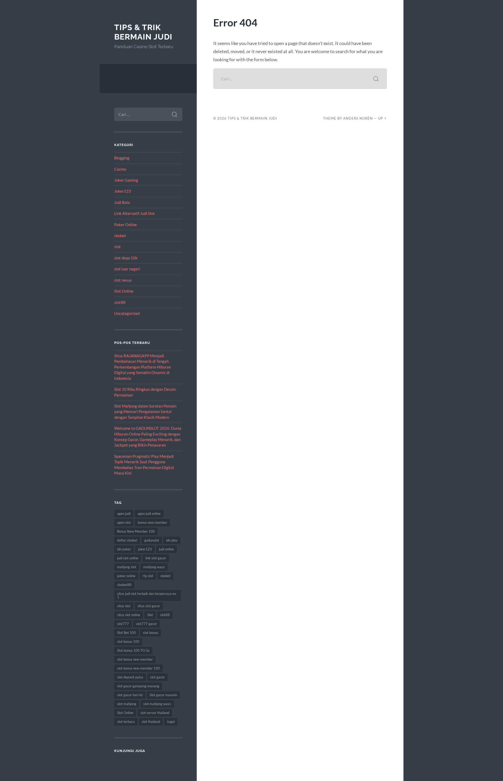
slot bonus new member (135, 659)
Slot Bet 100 (126, 633)
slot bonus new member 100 (138, 668)
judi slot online (127, 558)
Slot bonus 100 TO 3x (133, 650)
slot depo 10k (126, 257)
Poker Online (125, 224)
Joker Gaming (126, 180)
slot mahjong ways (157, 704)
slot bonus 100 (128, 641)
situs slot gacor (149, 606)
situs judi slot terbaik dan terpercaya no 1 (146, 595)
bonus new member (152, 522)
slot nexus (123, 280)
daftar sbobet (127, 540)
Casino (120, 169)
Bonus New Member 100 (136, 531)
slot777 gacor (146, 624)
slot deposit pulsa (130, 677)
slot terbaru (126, 721)
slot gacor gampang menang (138, 686)
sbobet (120, 235)
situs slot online (128, 615)
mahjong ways (154, 567)
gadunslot (151, 540)
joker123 (145, 549)
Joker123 (122, 191)
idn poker (124, 549)
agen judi (123, 513)
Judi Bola (122, 202)
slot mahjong (126, 704)
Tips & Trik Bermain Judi (143, 32)
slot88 (119, 302)
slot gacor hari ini (130, 695)
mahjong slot (126, 567)
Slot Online (123, 291)
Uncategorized (127, 313)
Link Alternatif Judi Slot (134, 213)
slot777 (123, 624)
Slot (150, 615)
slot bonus (150, 633)
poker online (126, 576)
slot (117, 246)
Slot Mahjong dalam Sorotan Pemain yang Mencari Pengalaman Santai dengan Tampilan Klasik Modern (145, 412)
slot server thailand (154, 713)
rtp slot (148, 576)
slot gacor (157, 677)
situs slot (123, 606)
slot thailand (151, 721)
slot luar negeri (127, 268)
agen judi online (149, 513)
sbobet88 (124, 585)
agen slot (124, 522)
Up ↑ (382, 118)
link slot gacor (155, 558)
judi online (166, 549)
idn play (172, 540)
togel (171, 721)
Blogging (121, 157)
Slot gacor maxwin (163, 695)
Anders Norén (358, 118)
